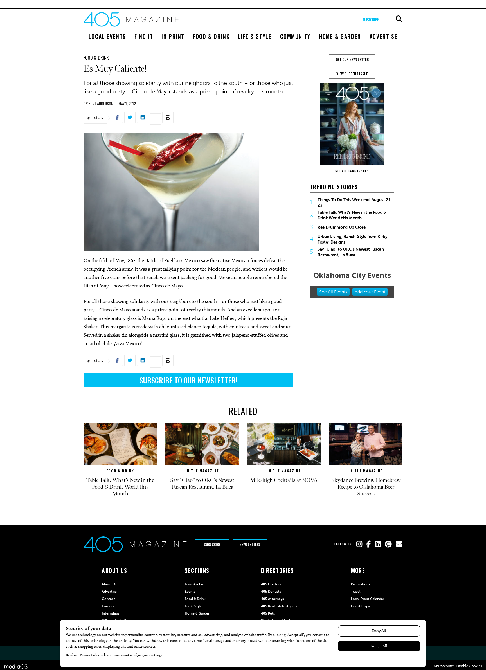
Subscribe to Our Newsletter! (188, 380)
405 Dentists (271, 591)
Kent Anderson (101, 103)
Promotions (360, 584)
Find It (143, 36)
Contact (108, 599)
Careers (108, 606)
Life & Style (254, 36)
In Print (172, 36)
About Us (109, 584)
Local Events (107, 36)
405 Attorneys (272, 599)
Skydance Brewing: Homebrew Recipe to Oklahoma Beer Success (365, 487)
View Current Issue (352, 74)
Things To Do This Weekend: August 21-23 (355, 202)
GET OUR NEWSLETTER (352, 59)
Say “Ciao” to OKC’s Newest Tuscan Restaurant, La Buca (351, 252)
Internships (110, 613)
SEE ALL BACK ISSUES (352, 171)
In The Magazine (202, 470)
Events (190, 591)
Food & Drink (211, 36)
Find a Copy (360, 606)
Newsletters (250, 544)
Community (295, 36)
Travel (355, 591)
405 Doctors (271, 584)
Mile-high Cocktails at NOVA (284, 480)
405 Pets (268, 613)
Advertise (383, 36)
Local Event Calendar (367, 599)
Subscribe (370, 19)
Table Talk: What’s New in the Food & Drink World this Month (352, 215)
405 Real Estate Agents (279, 606)
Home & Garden (340, 36)
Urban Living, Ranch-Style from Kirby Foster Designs (353, 239)
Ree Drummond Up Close (342, 227)
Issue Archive (195, 584)
